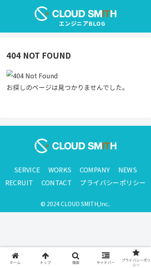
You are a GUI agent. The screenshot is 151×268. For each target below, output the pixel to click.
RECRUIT (19, 182)
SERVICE (27, 169)
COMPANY (95, 169)
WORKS (60, 169)
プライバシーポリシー (113, 182)
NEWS (127, 169)
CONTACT (56, 182)
